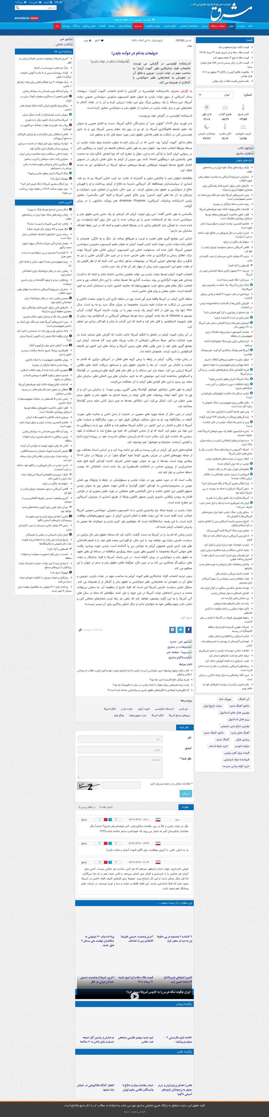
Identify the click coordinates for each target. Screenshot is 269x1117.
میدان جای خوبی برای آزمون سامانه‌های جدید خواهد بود (46, 509)
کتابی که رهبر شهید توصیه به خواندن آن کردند (44, 446)
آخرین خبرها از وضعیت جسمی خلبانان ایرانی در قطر (44, 61)
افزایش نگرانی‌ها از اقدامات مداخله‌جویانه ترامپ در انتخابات (225, 305)
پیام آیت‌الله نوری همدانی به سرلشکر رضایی (45, 91)
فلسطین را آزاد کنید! (238, 266)
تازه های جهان (244, 160)
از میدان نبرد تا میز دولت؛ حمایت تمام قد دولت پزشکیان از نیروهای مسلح (44, 565)
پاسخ (84, 820)
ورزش (204, 26)
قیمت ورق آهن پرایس (236, 753)
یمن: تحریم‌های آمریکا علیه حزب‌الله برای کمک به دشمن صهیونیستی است (225, 197)
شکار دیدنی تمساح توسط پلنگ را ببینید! (47, 210)
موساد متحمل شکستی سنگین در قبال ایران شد (224, 588)
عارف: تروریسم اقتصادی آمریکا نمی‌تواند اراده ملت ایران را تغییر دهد (46, 477)
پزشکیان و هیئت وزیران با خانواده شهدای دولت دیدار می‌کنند (45, 580)
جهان (231, 26)
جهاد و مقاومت (152, 26)
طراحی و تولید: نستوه (134, 1112)
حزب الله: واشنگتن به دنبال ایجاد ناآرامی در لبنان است (225, 677)
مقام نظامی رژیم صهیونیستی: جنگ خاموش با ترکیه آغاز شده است (227, 405)
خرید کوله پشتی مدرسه (236, 766)
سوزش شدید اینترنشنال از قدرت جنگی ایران (45, 115)
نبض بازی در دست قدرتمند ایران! (231, 318)
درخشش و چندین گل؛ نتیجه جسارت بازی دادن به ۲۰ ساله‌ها (97, 1039)
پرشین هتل (242, 739)
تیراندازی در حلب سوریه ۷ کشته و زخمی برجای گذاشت (226, 296)
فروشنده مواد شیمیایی (236, 759)
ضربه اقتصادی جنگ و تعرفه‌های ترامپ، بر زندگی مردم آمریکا (225, 372)
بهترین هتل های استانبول (234, 712)
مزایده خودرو (242, 746)
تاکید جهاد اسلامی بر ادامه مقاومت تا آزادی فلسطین (228, 611)
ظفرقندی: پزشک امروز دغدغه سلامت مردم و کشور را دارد (46, 352)
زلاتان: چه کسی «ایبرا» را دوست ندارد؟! (47, 224)
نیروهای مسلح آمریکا (179, 715)
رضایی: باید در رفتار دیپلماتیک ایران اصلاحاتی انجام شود (46, 273)
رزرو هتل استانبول (238, 719)
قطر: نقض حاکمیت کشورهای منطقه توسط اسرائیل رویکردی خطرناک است (228, 217)
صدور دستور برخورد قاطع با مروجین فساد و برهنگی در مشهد (47, 377)
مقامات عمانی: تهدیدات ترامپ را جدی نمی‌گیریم (224, 651)
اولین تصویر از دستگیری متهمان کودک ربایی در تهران (45, 98)
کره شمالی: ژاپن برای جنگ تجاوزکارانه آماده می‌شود (228, 343)
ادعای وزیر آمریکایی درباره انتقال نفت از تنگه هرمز (227, 538)
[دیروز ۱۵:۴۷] (134, 1021)
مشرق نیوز (222, 10)
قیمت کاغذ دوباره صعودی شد (233, 47)
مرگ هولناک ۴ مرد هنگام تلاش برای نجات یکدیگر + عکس (44, 84)
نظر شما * (185, 759)
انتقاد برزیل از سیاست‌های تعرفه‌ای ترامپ (227, 459)
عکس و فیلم (89, 26)
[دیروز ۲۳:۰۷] (173, 920)
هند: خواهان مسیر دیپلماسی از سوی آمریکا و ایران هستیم (227, 581)
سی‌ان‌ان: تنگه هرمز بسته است (233, 280)
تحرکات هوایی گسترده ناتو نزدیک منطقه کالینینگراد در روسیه (230, 629)
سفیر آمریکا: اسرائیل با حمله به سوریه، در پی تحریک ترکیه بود (227, 491)
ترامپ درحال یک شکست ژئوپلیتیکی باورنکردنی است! (226, 395)
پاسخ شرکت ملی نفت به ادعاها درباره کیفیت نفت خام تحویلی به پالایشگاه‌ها (46, 542)
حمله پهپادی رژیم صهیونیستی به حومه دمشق (226, 365)
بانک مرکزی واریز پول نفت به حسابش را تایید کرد (42, 331)
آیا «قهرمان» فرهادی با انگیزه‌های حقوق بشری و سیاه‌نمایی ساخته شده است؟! (148, 690)
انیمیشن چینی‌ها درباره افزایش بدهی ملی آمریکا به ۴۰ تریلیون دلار (225, 325)
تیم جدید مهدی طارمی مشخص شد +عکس (135, 1039)
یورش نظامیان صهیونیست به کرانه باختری (46, 360)
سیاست (241, 26)
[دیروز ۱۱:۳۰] (95, 1021)
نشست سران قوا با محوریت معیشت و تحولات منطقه (46, 556)
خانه (250, 26)
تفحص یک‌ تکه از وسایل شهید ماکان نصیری (45, 317)
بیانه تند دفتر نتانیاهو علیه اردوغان (231, 604)
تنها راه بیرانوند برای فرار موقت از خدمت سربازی (43, 144)
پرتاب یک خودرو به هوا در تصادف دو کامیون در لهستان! (45, 127)
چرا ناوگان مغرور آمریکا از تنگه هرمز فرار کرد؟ (225, 483)
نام (189, 737)
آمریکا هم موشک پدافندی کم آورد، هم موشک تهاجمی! (226, 352)
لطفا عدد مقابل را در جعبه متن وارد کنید (171, 784)
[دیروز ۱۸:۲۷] (95, 920)
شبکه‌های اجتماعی (189, 26)
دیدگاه (76, 26)
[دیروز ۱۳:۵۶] (134, 961)
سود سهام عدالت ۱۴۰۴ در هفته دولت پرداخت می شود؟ (45, 191)
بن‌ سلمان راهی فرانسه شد (235, 598)
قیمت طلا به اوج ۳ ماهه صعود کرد (231, 58)
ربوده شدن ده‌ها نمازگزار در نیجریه (231, 204)
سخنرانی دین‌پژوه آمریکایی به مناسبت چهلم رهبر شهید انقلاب (225, 179)
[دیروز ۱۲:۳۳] (95, 961)
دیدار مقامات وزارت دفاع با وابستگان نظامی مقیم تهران (138, 1087)
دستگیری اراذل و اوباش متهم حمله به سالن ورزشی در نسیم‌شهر (47, 166)
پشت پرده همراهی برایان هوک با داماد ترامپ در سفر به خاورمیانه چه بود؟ (151, 685)
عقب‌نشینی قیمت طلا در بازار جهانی (230, 81)
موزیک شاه (225, 699)
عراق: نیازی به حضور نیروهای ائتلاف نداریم (227, 360)
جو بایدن (183, 709)
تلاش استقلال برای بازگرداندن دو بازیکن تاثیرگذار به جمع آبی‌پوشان (44, 136)
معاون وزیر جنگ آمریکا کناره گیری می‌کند (227, 531)
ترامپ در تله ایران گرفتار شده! (233, 464)
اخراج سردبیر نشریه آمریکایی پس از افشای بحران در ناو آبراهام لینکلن (225, 523)
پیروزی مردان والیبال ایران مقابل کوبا (49, 149)
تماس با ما (34, 2)
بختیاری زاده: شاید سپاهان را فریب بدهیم (46, 159)
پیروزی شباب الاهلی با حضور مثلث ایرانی (47, 417)
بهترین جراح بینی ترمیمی (235, 726)
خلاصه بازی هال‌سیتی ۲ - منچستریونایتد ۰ (178, 1039)
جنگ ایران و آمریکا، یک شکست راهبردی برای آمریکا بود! (227, 287)
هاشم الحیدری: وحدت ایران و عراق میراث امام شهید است (226, 226)
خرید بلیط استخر (218, 746)
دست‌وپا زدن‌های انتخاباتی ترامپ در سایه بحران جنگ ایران (226, 443)
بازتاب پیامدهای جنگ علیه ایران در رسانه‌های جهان (227, 170)
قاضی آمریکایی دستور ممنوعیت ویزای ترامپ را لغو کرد (226, 249)
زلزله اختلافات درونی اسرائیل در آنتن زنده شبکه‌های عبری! (229, 386)
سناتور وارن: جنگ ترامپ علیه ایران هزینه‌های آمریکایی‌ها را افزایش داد (227, 514)
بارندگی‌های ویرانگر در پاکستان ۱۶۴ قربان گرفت (224, 417)
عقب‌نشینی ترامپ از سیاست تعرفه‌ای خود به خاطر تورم (227, 686)
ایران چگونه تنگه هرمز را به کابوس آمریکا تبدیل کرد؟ (158, 992)
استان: (248, 95)
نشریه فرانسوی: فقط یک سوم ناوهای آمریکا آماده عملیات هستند (225, 433)
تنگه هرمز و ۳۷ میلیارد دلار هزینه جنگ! (47, 229)
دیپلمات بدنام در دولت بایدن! (134, 53)
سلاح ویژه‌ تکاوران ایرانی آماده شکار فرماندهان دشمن (45, 108)
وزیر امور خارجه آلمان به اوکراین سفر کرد (228, 412)
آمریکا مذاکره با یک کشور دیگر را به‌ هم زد (227, 498)
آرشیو (46, 2)
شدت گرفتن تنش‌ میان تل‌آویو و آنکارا (48, 345)
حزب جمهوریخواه (137, 715)
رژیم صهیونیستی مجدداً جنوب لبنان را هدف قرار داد (45, 264)
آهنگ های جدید (240, 733)
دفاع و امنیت (170, 26)
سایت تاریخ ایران (212, 706)
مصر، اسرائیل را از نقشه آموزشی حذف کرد (227, 661)
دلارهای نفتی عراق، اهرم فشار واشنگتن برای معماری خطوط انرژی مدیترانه (227, 188)
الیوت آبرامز (144, 709)
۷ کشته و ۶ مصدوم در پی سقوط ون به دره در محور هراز (174, 938)
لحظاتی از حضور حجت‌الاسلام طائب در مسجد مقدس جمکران (46, 392)
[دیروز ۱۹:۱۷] (134, 920)
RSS (57, 2)
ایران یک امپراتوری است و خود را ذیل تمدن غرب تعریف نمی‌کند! (225, 505)
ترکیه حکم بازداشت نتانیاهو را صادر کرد (229, 656)
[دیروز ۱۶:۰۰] (95, 1069)
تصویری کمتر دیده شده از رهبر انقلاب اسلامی (44, 370)
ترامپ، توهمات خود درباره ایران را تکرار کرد (226, 545)
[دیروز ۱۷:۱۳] (173, 961)
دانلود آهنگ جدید (239, 706)
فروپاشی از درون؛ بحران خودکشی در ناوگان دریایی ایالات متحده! (228, 476)
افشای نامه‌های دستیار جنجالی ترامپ (230, 593)
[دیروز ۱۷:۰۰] (134, 1069)
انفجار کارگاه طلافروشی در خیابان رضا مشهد (95, 1087)
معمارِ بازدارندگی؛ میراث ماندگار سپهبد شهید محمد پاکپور (46, 245)
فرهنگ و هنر (124, 26)
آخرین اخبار (65, 202)
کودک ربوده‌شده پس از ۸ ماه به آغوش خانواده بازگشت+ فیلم (45, 75)
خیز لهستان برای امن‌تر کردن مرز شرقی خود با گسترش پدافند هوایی (227, 557)
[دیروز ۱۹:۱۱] (173, 1069)
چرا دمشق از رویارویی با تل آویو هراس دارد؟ (226, 312)
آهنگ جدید (222, 739)
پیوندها (66, 26)
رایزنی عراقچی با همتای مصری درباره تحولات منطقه (46, 439)
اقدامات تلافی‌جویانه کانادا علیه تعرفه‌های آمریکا (224, 209)
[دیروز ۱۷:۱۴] (173, 1021)
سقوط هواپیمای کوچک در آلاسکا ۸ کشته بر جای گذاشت (226, 620)
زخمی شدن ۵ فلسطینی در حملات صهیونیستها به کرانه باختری (44, 401)
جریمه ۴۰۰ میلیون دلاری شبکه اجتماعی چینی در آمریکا (225, 273)
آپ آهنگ (244, 699)
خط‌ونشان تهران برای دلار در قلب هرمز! (228, 469)
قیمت (249, 40)
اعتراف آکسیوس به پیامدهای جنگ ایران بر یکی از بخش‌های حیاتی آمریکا (225, 452)
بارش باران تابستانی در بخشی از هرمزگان (47, 535)
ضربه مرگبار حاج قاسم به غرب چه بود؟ (169, 680)
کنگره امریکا (110, 709)
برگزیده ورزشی (184, 1004)
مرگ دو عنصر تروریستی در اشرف (51, 68)
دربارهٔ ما (20, 2)
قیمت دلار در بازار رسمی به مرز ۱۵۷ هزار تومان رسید (226, 65)
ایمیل (188, 748)
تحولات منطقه (218, 26)
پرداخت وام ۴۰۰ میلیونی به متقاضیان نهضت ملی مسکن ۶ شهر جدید (97, 941)
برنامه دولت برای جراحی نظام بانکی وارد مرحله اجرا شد (45, 458)
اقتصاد (102, 26)
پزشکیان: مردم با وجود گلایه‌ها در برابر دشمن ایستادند (46, 282)
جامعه (112, 26)
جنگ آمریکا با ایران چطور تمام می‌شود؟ (229, 379)
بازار (57, 26)
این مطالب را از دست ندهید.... (175, 903)
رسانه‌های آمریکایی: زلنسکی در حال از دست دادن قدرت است (225, 668)
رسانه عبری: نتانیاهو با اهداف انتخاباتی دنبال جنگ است (46, 236)
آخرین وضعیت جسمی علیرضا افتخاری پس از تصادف (137, 938)
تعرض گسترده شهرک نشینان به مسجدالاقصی (44, 451)
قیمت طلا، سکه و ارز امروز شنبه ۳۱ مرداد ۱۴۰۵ (224, 52)
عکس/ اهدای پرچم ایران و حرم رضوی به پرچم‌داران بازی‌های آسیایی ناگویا (175, 1090)
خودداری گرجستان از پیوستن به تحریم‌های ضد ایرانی (226, 643)
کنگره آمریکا (158, 715)
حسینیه (138, 26)
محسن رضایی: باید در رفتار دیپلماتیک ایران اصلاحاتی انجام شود (47, 300)
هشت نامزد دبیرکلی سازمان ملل (232, 574)
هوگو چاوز (119, 715)
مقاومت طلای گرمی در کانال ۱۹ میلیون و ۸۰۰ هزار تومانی (227, 74)
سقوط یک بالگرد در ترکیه (236, 242)
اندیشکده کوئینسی (164, 709)
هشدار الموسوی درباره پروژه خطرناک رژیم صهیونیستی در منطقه (229, 334)
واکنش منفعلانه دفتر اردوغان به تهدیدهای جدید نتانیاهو (225, 566)
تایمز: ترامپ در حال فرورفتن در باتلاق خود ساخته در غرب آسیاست (225, 235)
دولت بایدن (127, 709)
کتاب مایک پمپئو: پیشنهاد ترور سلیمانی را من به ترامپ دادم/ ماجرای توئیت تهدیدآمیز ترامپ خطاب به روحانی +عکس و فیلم (134, 673)
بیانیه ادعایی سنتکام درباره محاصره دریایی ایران (224, 550)
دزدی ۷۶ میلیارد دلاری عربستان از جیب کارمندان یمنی (225, 258)
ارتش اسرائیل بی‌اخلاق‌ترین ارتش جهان (228, 636)
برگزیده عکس (184, 1051)
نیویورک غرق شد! (59, 179)
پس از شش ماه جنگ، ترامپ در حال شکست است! (227, 424)
